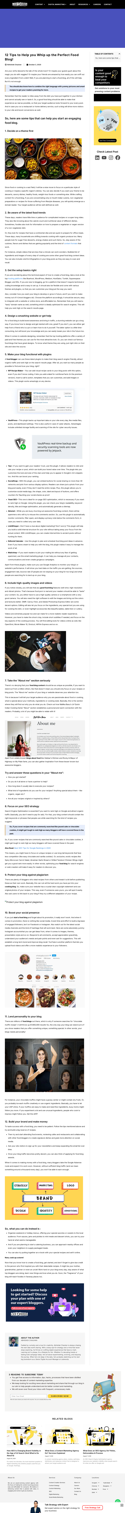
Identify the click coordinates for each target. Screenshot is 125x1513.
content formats (70, 243)
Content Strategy (54, 1485)
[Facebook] (117, 157)
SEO (50, 1491)
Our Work (77, 1488)
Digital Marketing (54, 1494)
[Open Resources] (89, 4)
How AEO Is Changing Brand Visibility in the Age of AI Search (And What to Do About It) (24, 1453)
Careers (76, 1485)
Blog (75, 1494)
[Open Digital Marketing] (66, 4)
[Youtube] (104, 157)
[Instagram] (110, 157)
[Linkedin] (97, 157)
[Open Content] (44, 4)
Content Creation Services (57, 1482)
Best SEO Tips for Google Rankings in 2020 (32, 848)
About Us (77, 1482)
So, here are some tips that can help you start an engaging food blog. (107, 58)
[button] (119, 54)
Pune (104, 1489)
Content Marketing (54, 1488)
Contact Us (77, 1491)
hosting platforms (15, 278)
